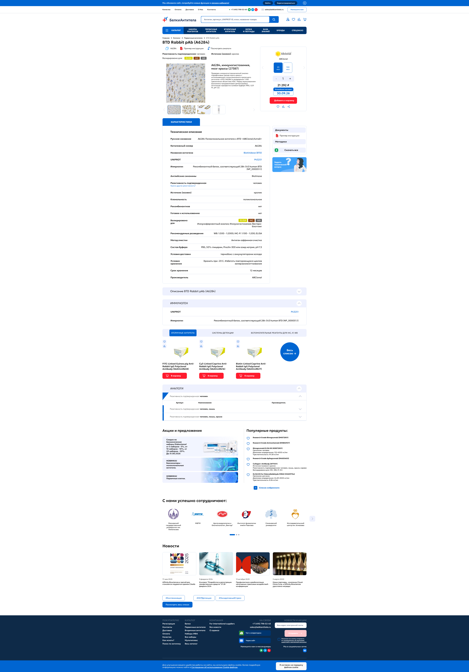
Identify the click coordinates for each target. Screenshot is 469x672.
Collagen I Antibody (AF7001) (265, 464)
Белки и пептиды (249, 30)
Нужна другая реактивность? (183, 186)
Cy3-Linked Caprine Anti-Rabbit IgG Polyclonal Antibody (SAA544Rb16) (213, 366)
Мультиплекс (191, 640)
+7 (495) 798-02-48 (261, 624)
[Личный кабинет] (288, 19)
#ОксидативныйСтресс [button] (230, 598)
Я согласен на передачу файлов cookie (291, 666)
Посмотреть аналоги (221, 48)
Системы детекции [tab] (223, 333)
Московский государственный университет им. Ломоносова (171, 511)
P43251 (258, 159)
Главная (166, 38)
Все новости (215, 627)
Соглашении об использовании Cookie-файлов (214, 667)
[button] (232, 534)
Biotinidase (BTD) (253, 152)
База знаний (266, 30)
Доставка (190, 9)
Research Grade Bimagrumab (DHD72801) (270, 438)
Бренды (281, 30)
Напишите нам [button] (297, 9)
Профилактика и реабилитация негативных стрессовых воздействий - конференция (252, 584)
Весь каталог (191, 644)
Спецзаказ (297, 30)
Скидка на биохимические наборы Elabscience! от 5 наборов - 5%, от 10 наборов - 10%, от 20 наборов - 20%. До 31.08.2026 (176, 446)
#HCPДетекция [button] (204, 598)
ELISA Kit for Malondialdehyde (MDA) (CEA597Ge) (274, 474)
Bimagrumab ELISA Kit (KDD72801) (267, 448)
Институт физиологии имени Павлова (246, 509)
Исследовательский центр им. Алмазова (294, 509)
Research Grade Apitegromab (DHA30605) (271, 458)
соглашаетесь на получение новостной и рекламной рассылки (294, 641)
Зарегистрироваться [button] (286, 3)
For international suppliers (222, 624)
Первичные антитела (211, 30)
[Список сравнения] (299, 19)
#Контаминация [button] (174, 598)
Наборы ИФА (191, 634)
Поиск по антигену (171, 644)
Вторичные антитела (230, 30)
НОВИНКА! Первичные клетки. (175, 477)
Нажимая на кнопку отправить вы (294, 640)
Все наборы (190, 637)
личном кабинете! (220, 3)
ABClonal (283, 59)
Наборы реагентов (192, 30)
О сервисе (214, 630)
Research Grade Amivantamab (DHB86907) (271, 443)
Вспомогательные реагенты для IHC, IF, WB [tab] (274, 333)
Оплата (178, 9)
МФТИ (190, 508)
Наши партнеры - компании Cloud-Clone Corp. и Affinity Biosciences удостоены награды (288, 584)
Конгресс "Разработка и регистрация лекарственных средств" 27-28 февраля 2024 (215, 584)
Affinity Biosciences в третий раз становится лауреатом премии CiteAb (178, 583)
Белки (188, 624)
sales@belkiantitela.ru (274, 9)
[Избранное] (293, 19)
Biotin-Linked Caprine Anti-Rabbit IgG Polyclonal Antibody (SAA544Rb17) (251, 366)
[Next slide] (312, 519)
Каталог (176, 38)
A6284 (173, 48)
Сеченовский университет (266, 509)
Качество (166, 9)
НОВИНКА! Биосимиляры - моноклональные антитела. (175, 464)
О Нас (200, 9)
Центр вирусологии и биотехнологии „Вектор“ (221, 510)
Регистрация (168, 624)
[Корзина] (283, 100)
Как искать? (168, 640)
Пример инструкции (194, 48)
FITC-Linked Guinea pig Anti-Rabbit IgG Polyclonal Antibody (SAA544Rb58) (178, 366)
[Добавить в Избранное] (278, 106)
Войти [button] (268, 3)
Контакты (211, 9)
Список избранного (269, 487)
